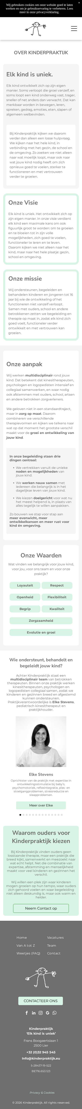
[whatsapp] (55, 1013)
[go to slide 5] (33, 815)
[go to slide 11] (52, 815)
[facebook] (27, 1013)
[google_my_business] (48, 1013)
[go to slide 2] (23, 815)
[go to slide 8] (42, 815)
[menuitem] (30, 937)
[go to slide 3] (26, 815)
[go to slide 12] (55, 815)
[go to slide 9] (46, 815)
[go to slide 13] (58, 815)
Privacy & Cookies (42, 1092)
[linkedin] (34, 1013)
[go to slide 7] (39, 815)
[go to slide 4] (30, 815)
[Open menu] (74, 29)
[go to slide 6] (36, 815)
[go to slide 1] (20, 815)
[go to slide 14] (61, 815)
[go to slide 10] (49, 815)
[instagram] (41, 1013)
